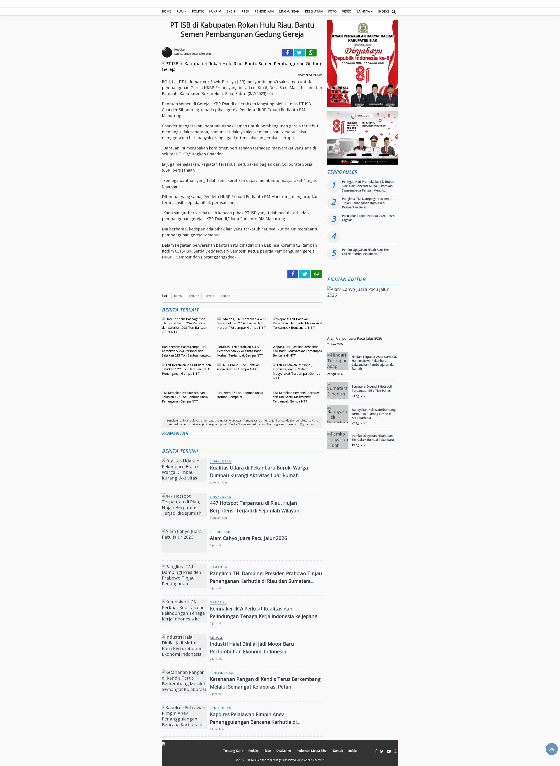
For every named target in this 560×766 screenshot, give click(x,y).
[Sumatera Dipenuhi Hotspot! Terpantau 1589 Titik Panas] (337, 390)
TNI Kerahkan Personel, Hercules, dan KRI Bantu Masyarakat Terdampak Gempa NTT (296, 397)
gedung (194, 296)
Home (166, 11)
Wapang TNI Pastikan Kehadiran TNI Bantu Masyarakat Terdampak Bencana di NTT (297, 351)
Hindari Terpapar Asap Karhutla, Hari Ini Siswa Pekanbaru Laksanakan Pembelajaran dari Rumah (374, 363)
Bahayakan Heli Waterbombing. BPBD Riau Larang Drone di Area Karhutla (374, 414)
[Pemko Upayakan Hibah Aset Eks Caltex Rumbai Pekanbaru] (337, 440)
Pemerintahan (222, 673)
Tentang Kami (233, 750)
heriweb (320, 760)
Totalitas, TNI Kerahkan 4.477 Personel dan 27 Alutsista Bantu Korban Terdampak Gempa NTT (240, 351)
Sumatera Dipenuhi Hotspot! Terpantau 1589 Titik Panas (372, 388)
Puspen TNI (219, 567)
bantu (178, 296)
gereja (210, 296)
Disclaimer (283, 750)
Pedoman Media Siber (312, 750)
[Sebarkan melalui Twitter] (299, 52)
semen (225, 296)
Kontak (338, 750)
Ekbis (231, 11)
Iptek (245, 11)
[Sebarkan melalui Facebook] (287, 52)
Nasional (218, 602)
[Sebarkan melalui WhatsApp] (311, 52)
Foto (332, 11)
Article (216, 638)
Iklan (267, 750)
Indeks (383, 11)
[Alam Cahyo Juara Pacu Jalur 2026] (362, 295)
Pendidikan (264, 11)
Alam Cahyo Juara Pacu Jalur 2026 (248, 538)
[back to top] (552, 749)
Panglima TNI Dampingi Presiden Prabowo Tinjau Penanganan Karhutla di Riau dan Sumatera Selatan (266, 581)
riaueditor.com (262, 760)
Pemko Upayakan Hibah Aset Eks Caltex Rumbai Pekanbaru (365, 252)
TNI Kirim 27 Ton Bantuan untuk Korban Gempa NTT (240, 395)
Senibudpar (220, 532)
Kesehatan (314, 11)
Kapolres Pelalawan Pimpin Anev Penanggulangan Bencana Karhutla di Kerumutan (253, 722)
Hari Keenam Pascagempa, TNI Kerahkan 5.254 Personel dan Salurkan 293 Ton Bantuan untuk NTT (185, 351)
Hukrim (215, 11)
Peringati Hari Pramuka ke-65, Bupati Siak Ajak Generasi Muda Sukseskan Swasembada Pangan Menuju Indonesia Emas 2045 (368, 188)
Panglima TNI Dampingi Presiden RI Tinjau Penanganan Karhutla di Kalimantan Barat (367, 203)
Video (346, 11)
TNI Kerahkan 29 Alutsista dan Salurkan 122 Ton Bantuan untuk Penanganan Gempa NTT (185, 397)
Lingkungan (289, 11)
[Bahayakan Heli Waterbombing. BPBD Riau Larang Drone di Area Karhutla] (337, 414)
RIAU (180, 11)
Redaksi (253, 750)
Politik (198, 11)
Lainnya (363, 11)
